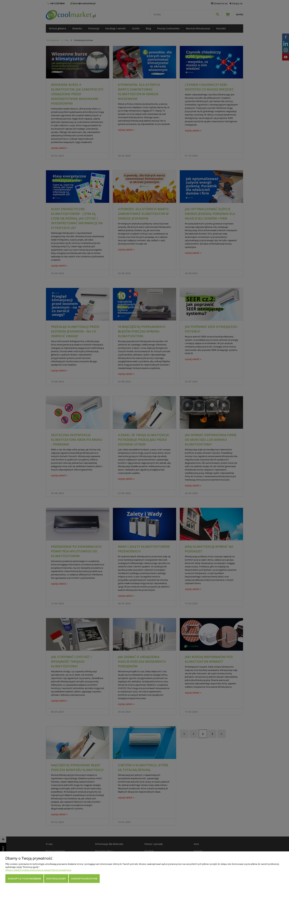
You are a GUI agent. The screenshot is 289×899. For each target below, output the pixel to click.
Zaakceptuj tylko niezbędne (24, 878)
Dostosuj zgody (56, 878)
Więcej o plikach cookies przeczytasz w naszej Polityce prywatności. (38, 870)
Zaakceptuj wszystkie (84, 878)
